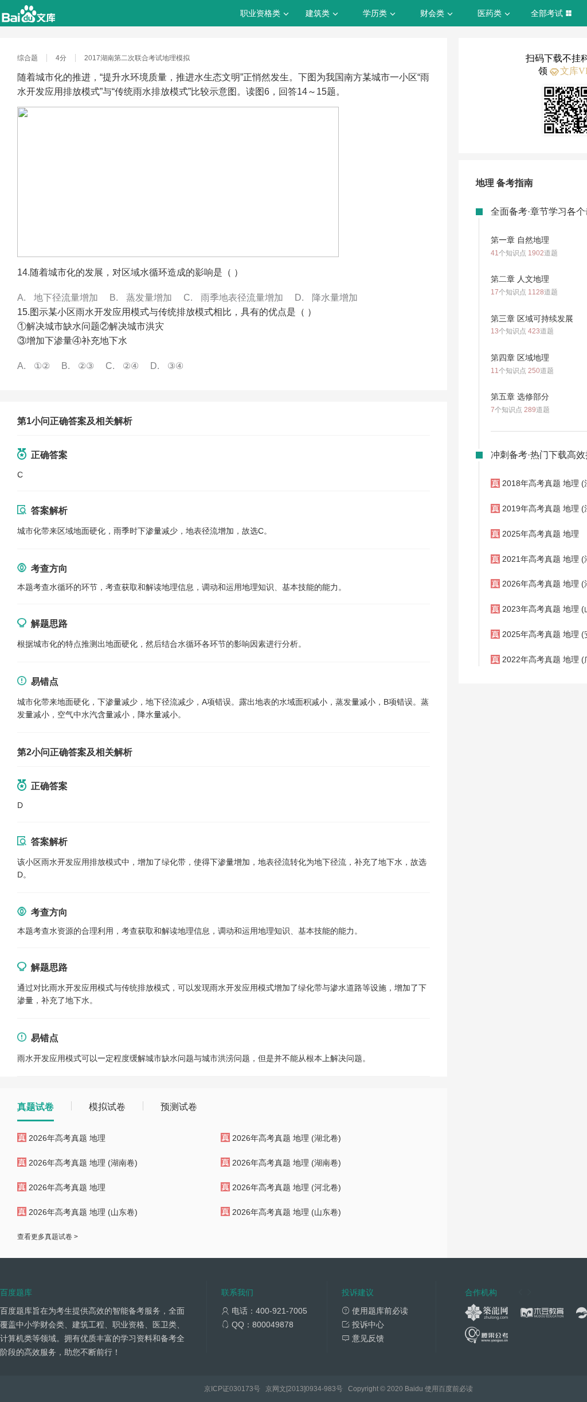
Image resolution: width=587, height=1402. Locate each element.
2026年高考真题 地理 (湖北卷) (286, 1138)
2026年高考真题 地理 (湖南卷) (83, 1162)
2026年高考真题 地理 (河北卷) (286, 1187)
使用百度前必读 (449, 1389)
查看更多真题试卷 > (47, 1237)
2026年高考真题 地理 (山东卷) (83, 1212)
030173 (241, 1389)
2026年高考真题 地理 (67, 1138)
